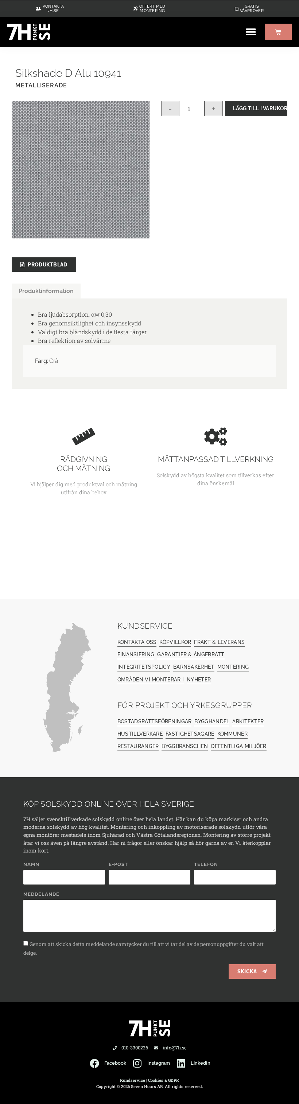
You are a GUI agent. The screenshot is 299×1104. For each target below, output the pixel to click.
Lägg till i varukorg (260, 108)
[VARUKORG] (278, 32)
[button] (250, 32)
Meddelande (41, 894)
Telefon (206, 864)
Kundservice (132, 1080)
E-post (118, 864)
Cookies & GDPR (163, 1080)
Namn (31, 864)
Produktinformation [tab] (46, 291)
